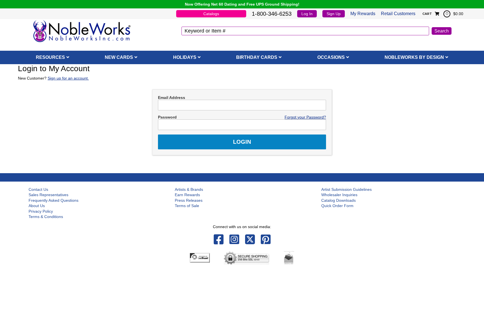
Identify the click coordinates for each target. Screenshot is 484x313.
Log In (307, 13)
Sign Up (334, 13)
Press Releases (189, 200)
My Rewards (362, 13)
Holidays (184, 57)
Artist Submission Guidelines (346, 189)
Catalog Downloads (338, 200)
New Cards (119, 57)
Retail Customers (398, 13)
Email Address (171, 97)
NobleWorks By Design (414, 57)
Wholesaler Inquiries (339, 195)
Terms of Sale (187, 205)
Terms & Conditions (46, 216)
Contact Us (38, 189)
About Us (37, 205)
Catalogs (211, 13)
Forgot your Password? (305, 117)
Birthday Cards (256, 57)
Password (167, 117)
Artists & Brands (189, 189)
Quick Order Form (337, 205)
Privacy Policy (41, 211)
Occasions (331, 57)
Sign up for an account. (68, 78)
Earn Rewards (187, 195)
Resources (50, 57)
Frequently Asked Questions (53, 200)
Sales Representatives (48, 195)
